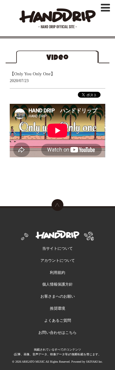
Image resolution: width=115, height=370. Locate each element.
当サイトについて (57, 248)
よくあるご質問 (57, 320)
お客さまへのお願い (57, 296)
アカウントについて (57, 260)
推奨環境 (57, 308)
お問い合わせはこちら (57, 332)
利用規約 (57, 272)
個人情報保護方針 (57, 284)
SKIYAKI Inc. (94, 361)
